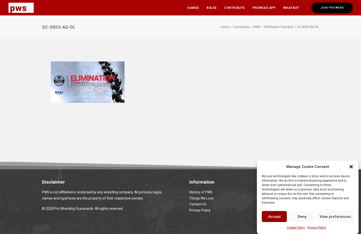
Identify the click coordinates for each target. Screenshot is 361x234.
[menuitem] (193, 7)
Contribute (234, 8)
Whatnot (291, 8)
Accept (274, 216)
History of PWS (200, 192)
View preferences (335, 216)
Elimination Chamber (278, 27)
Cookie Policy (296, 227)
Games (193, 8)
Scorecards (241, 27)
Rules (212, 8)
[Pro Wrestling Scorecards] (21, 7)
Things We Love (201, 198)
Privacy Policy (316, 227)
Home (225, 27)
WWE (257, 27)
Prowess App (264, 8)
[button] (351, 166)
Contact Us (197, 204)
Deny (302, 216)
